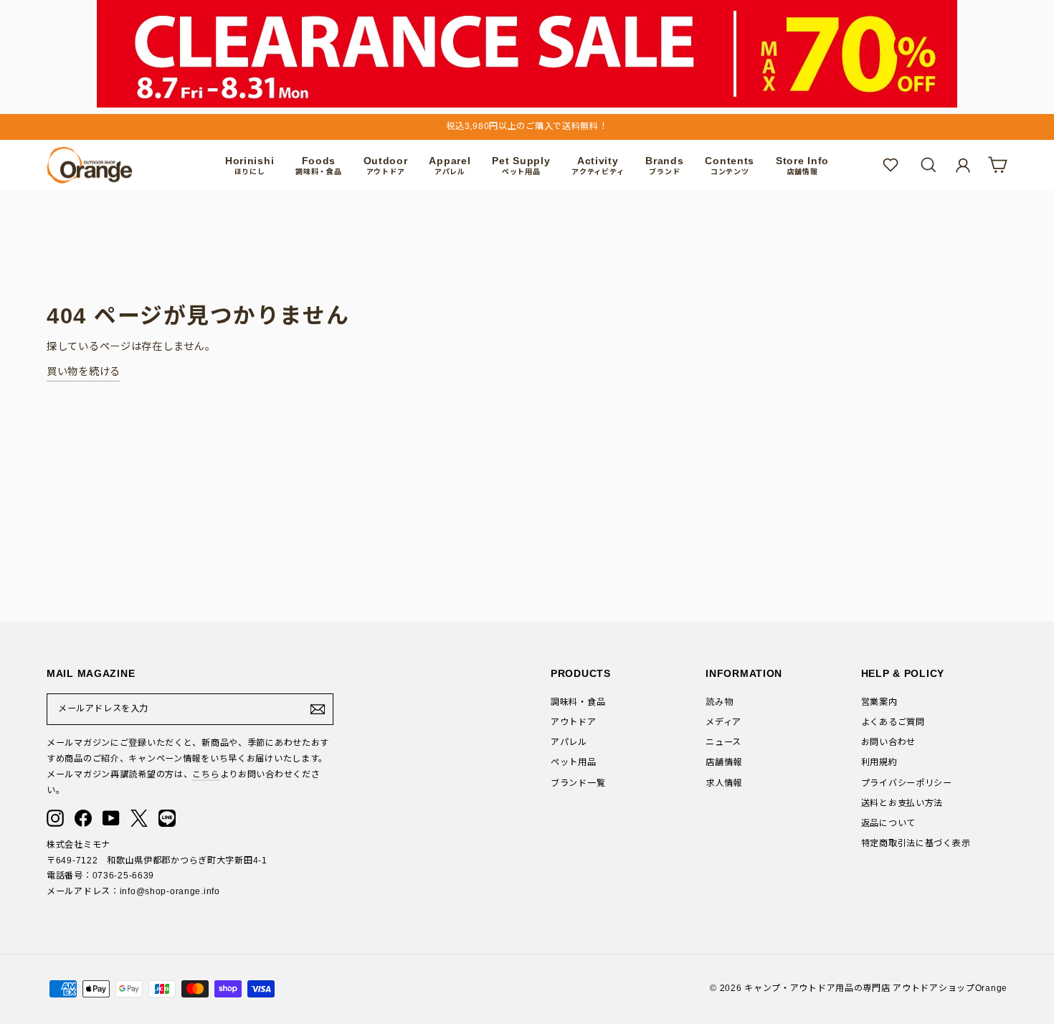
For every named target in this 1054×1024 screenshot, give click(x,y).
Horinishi (249, 165)
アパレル (569, 742)
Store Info (802, 165)
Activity (597, 165)
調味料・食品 (578, 702)
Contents (729, 165)
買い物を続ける (83, 371)
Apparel (449, 165)
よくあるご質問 (893, 722)
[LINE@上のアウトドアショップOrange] (167, 818)
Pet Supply (521, 165)
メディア (723, 722)
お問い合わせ (888, 742)
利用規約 (879, 762)
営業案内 (879, 702)
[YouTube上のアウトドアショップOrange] (111, 818)
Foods (318, 165)
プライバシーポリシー (906, 783)
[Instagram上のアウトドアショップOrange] (55, 818)
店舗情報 (724, 762)
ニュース (723, 742)
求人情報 (724, 783)
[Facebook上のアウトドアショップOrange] (83, 818)
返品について (888, 823)
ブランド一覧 (578, 783)
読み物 (719, 702)
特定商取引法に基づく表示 (916, 843)
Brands (664, 165)
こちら (205, 774)
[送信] (317, 709)
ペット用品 (574, 762)
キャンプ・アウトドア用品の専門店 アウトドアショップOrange (875, 988)
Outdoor (386, 165)
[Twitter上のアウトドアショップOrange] (139, 818)
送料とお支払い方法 (902, 803)
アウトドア (574, 722)
